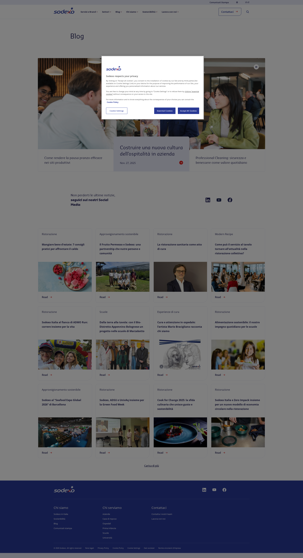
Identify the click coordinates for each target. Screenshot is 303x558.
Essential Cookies (165, 111)
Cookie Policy (112, 102)
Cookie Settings (117, 111)
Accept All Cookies (188, 111)
